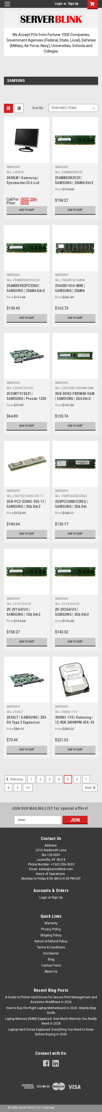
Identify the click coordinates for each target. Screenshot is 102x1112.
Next (88, 788)
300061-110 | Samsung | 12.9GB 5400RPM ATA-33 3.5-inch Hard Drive (74, 722)
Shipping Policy (51, 935)
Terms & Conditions (51, 947)
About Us (51, 971)
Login (58, 4)
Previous (16, 779)
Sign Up (73, 4)
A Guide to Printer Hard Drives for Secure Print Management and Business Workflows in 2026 (51, 999)
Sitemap (48, 1107)
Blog (51, 959)
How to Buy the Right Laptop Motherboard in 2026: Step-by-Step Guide (51, 1010)
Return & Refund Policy (51, 941)
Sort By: (38, 108)
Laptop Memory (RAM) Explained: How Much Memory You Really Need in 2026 (51, 1021)
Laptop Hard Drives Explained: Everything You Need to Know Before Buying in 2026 (51, 1032)
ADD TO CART (26, 209)
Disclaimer (51, 953)
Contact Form (51, 965)
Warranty (51, 923)
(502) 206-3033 (29, 201)
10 (28, 788)
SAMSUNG (13, 167)
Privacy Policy (51, 929)
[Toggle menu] (7, 7)
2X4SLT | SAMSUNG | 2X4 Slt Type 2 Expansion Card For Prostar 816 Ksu (27, 722)
